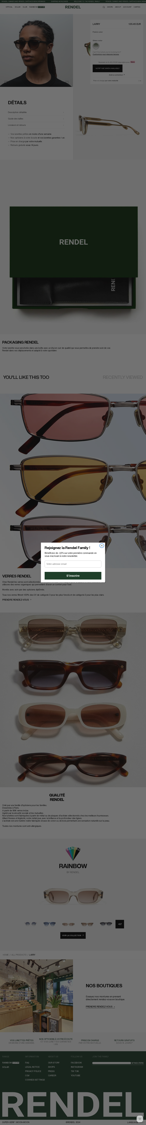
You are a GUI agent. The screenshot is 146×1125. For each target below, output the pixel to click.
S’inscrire (73, 575)
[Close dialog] (102, 545)
